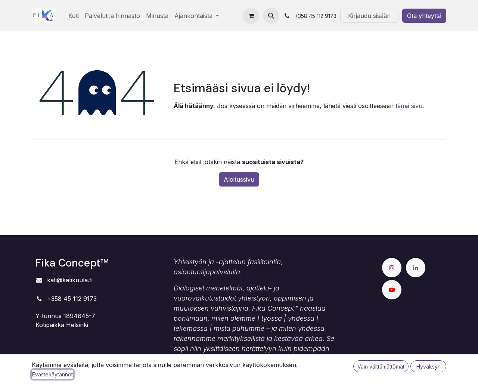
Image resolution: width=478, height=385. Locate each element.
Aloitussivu (239, 179)
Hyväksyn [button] (428, 366)
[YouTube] (391, 289)
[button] (271, 15)
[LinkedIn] (415, 267)
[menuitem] (73, 15)
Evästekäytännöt (52, 374)
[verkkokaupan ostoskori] (251, 15)
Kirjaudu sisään (369, 15)
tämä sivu (408, 106)
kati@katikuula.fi (70, 280)
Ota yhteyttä (424, 15)
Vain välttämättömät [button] (380, 366)
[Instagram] (391, 267)
